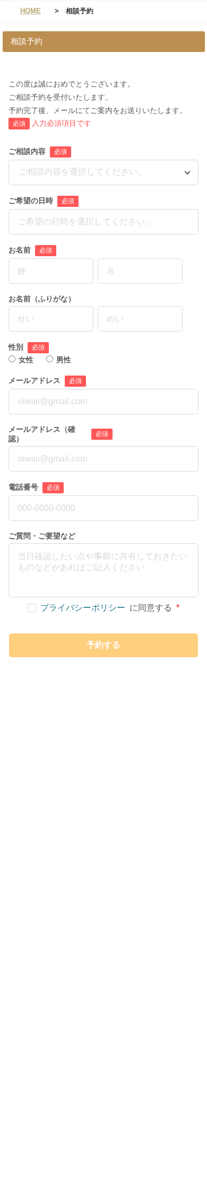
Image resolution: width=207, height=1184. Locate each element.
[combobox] (20, 172)
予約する (103, 644)
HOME (30, 11)
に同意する (109, 608)
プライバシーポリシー (82, 608)
